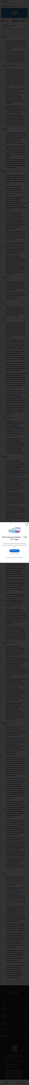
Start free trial (14, 551)
